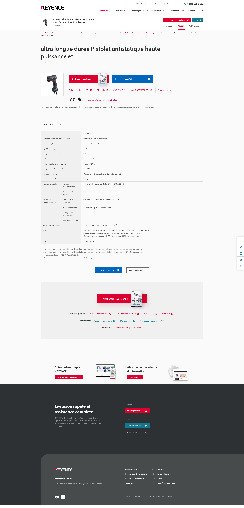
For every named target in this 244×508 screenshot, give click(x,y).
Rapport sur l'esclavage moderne (164, 483)
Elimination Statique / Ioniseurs (128, 327)
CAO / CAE (118, 90)
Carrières (160, 4)
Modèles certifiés (131, 469)
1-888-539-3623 (195, 3)
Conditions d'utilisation (161, 474)
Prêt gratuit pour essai (150, 320)
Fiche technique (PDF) (79, 90)
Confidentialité (158, 469)
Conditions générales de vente (136, 474)
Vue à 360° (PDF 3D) (140, 90)
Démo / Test (125, 320)
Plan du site (129, 483)
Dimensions (163, 90)
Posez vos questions (103, 320)
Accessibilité (157, 478)
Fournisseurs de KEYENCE (134, 478)
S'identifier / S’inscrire (143, 4)
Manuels (101, 90)
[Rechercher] (202, 11)
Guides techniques (98, 313)
